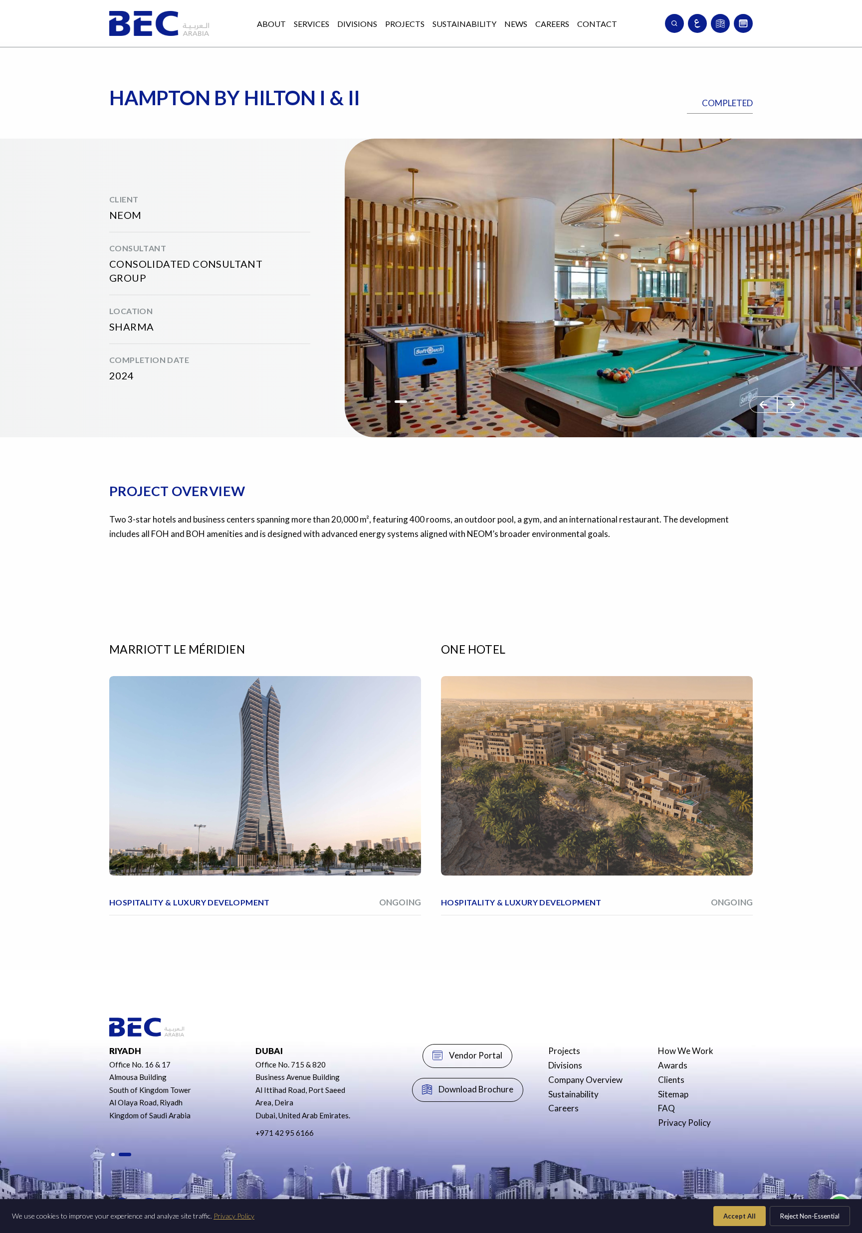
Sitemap (673, 1094)
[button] (791, 404)
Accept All (739, 1216)
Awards (672, 1065)
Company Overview (585, 1079)
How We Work (685, 1051)
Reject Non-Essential (810, 1216)
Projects (405, 23)
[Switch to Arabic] (697, 23)
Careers (552, 23)
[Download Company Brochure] (720, 23)
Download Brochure (475, 1089)
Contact (597, 23)
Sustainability (464, 23)
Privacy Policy (684, 1122)
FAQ (666, 1108)
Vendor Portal (475, 1055)
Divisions (357, 23)
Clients (671, 1079)
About (271, 23)
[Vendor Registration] (743, 23)
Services (311, 23)
